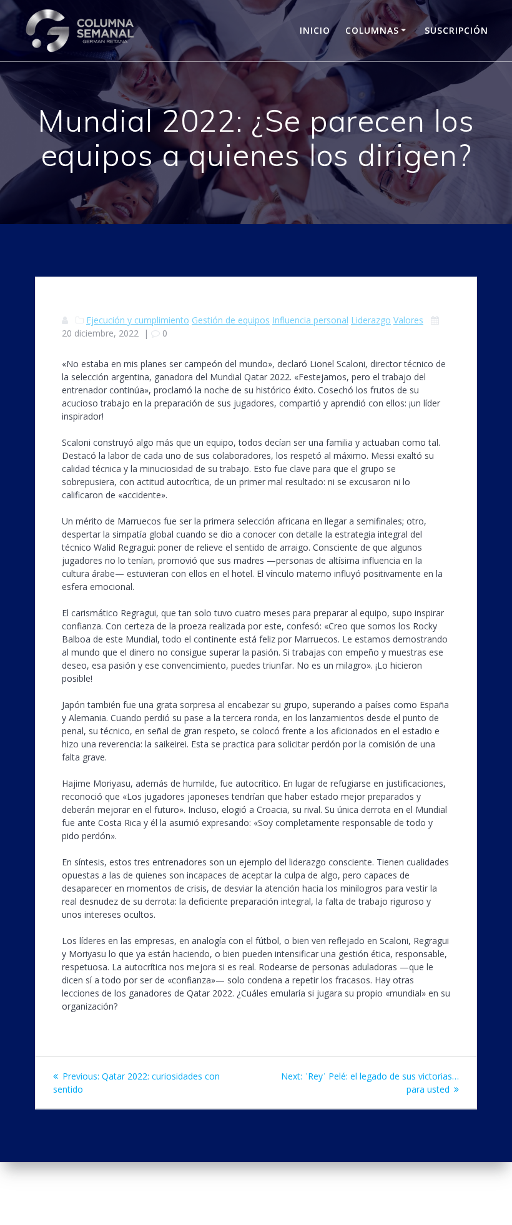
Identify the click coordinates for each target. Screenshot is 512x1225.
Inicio (315, 30)
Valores (408, 320)
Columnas (372, 30)
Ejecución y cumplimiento (137, 320)
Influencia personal (310, 320)
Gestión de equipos (231, 320)
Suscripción (456, 30)
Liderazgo (371, 320)
